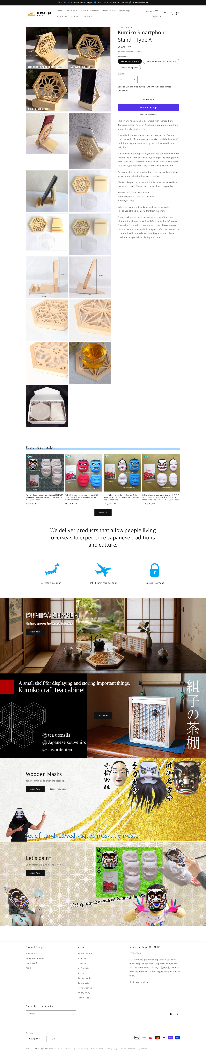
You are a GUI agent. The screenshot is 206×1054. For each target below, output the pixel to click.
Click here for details (139, 982)
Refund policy (84, 983)
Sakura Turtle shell (130, 61)
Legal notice (142, 1049)
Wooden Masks (32, 953)
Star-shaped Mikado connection (161, 61)
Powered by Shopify (55, 1049)
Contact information (127, 1049)
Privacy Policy (84, 992)
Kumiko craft (32, 963)
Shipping (121, 51)
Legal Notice (83, 997)
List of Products (58, 789)
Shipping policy (85, 978)
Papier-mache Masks (35, 958)
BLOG (28, 968)
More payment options (148, 114)
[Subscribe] (73, 1013)
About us (82, 958)
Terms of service (85, 988)
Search (81, 973)
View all (103, 512)
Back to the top (85, 953)
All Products (83, 968)
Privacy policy (83, 1049)
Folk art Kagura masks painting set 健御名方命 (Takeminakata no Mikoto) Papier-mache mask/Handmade (44, 497)
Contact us (82, 963)
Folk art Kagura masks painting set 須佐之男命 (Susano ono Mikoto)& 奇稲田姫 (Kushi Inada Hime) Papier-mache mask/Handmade (160, 497)
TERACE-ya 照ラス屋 (40, 1049)
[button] (125, 11)
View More (35, 631)
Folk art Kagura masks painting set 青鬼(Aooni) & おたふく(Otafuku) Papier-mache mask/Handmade (121, 497)
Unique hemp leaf (129, 67)
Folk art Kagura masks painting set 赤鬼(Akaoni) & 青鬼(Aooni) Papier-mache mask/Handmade (81, 497)
